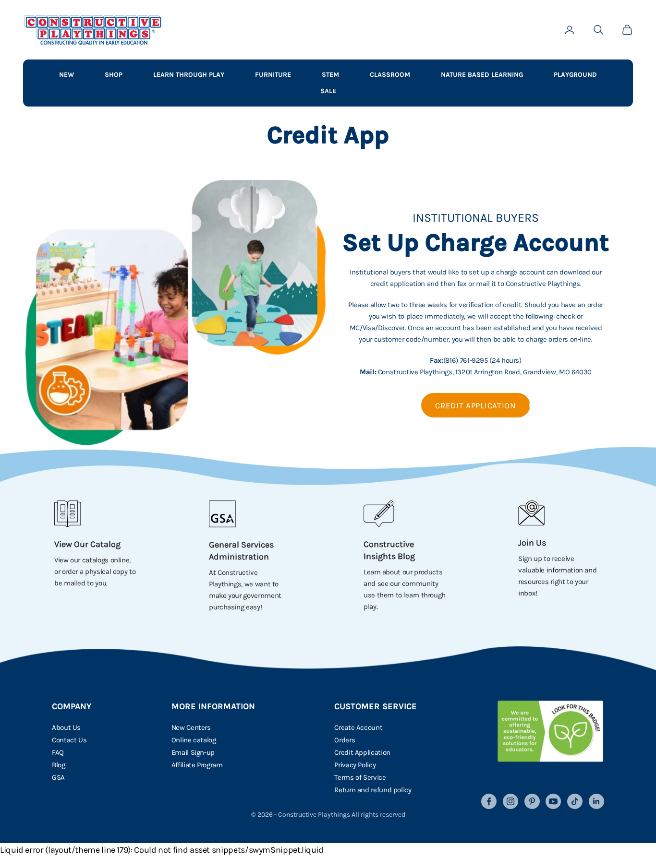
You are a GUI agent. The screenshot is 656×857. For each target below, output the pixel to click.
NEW (66, 75)
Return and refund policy (372, 790)
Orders (344, 740)
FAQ (58, 752)
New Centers (191, 727)
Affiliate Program (197, 765)
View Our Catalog (87, 544)
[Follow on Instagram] (510, 801)
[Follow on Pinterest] (532, 801)
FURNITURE (273, 75)
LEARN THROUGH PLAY (188, 75)
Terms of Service (360, 777)
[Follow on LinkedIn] (596, 801)
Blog (58, 765)
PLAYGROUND (575, 75)
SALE (328, 91)
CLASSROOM (390, 75)
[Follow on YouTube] (553, 801)
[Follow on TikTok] (575, 801)
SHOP (113, 75)
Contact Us (69, 740)
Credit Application (362, 752)
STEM (330, 75)
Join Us (532, 542)
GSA (58, 777)
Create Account (358, 727)
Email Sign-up (193, 752)
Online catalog (193, 740)
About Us (66, 727)
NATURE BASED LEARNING (482, 75)
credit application (475, 405)
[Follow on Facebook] (489, 801)
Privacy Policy (355, 765)
